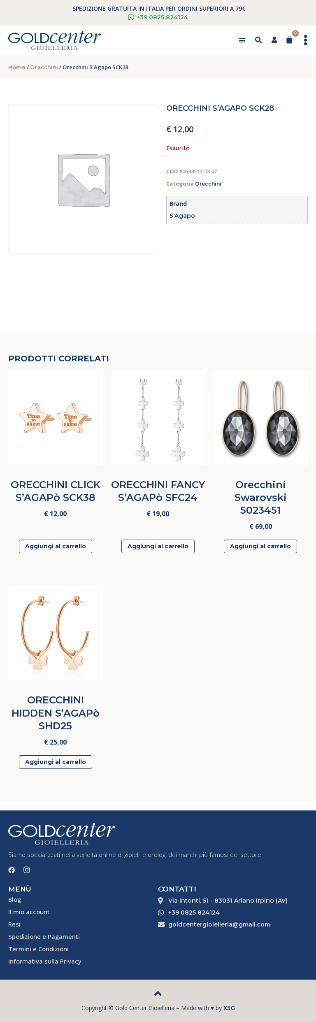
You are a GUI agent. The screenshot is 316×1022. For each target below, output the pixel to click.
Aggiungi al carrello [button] (55, 546)
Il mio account (29, 912)
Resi (14, 924)
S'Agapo (182, 215)
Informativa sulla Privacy (44, 961)
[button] (242, 40)
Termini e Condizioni (38, 949)
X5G (229, 1008)
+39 (162, 17)
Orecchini (44, 67)
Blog (14, 899)
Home (17, 67)
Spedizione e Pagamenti (44, 936)
